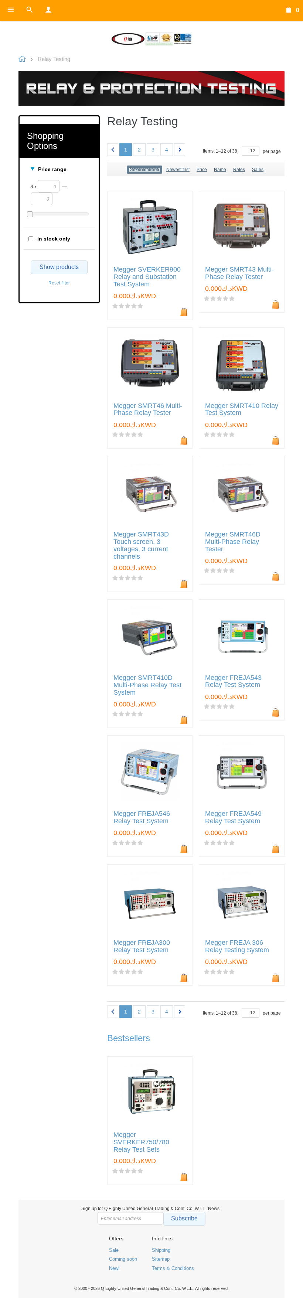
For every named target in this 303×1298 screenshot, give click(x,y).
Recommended (144, 169)
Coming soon (123, 1259)
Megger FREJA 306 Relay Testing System (237, 946)
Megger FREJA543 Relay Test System (233, 681)
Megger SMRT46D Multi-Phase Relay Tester (233, 542)
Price (202, 169)
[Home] (151, 39)
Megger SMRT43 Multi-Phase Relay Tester (239, 273)
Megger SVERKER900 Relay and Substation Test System (147, 277)
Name (220, 169)
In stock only (53, 239)
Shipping (161, 1250)
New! (114, 1268)
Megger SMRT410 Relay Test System (241, 409)
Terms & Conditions (173, 1268)
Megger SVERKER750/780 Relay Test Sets (141, 1142)
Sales (257, 169)
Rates (239, 169)
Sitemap (161, 1259)
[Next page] (179, 149)
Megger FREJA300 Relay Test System (141, 946)
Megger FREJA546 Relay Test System (141, 817)
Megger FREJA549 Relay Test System (233, 817)
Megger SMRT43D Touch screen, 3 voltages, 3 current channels (141, 545)
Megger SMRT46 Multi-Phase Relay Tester (147, 409)
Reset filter (59, 283)
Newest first (178, 169)
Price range (52, 169)
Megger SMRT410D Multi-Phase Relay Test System (147, 685)
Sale (114, 1250)
